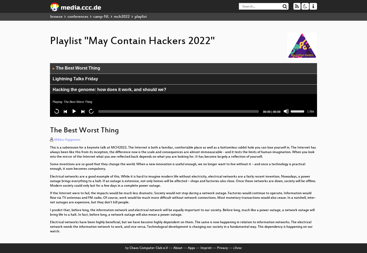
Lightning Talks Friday (75, 79)
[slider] (298, 111)
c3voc (237, 248)
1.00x (310, 111)
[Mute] (286, 111)
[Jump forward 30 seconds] (91, 111)
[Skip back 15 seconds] (56, 111)
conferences (77, 17)
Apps (191, 248)
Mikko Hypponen (67, 140)
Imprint (206, 248)
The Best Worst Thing (76, 68)
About (177, 248)
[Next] (82, 111)
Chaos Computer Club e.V (148, 248)
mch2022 (122, 17)
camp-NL (101, 17)
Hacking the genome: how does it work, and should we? (109, 89)
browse (56, 17)
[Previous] (65, 111)
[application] (183, 90)
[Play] (73, 111)
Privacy (222, 248)
